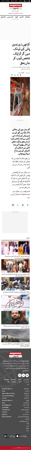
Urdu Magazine (6, 405)
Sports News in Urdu (8, 393)
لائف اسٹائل (26, 405)
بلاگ (27, 424)
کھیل (16, 17)
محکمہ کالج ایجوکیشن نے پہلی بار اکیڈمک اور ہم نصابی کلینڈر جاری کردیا (16, 293)
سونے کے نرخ (26, 414)
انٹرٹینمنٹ (26, 403)
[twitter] (22, 205)
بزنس (27, 426)
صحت (27, 412)
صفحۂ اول (27, 17)
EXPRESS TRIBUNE (5, 1)
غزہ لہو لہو (26, 393)
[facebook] (27, 205)
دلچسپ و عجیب (25, 410)
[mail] (13, 205)
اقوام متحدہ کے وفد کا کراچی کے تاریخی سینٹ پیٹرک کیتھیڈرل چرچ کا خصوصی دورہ (17, 257)
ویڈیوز (27, 428)
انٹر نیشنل (26, 398)
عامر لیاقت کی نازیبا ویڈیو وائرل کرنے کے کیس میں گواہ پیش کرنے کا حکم (16, 327)
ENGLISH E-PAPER (23, 1)
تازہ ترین (21, 17)
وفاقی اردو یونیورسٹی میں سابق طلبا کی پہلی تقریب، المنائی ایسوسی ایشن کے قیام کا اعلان (16, 275)
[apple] (21, 436)
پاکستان (3, 17)
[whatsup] (18, 205)
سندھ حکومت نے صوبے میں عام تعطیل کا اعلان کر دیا (16, 310)
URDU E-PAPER (14, 1)
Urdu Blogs (5, 407)
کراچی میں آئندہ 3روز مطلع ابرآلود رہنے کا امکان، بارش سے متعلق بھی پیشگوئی (16, 345)
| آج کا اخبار (20, 13)
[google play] (9, 436)
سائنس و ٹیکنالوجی (24, 421)
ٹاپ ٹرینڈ (26, 407)
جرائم (27, 431)
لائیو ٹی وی (16, 13)
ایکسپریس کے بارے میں (26, 382)
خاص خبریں (10, 17)
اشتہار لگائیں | (11, 13)
